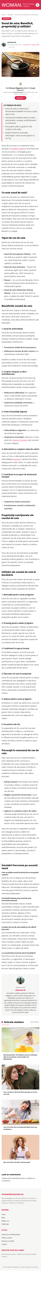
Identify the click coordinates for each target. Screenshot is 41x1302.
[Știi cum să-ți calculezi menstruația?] (20, 1147)
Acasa (4, 1214)
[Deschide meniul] (37, 5)
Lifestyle (10, 15)
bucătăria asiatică (18, 148)
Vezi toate (34, 1022)
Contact (4, 1244)
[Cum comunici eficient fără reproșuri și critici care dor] (20, 1077)
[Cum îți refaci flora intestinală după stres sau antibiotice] (20, 1112)
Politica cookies (7, 1238)
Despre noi (5, 1221)
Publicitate (5, 1224)
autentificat (15, 1178)
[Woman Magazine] (18, 5)
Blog (3, 1218)
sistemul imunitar (19, 440)
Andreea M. (11, 42)
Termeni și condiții (8, 1241)
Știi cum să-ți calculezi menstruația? (16, 1162)
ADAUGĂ (20, 98)
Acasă (3, 15)
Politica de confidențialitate (11, 1234)
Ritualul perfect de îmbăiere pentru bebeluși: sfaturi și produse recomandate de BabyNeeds (20, 1057)
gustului (17, 459)
